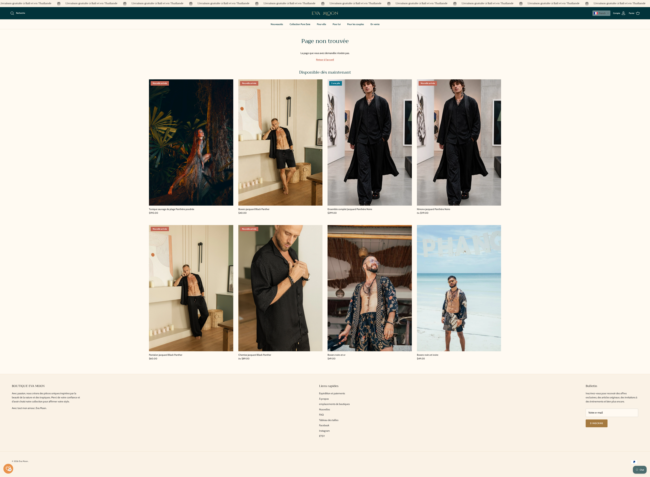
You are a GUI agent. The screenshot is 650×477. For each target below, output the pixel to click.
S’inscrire (596, 423)
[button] (601, 13)
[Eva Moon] (325, 13)
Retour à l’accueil (325, 59)
